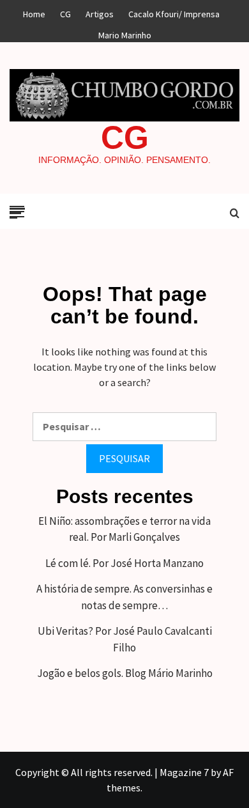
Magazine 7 (184, 772)
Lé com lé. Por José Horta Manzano (124, 563)
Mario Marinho (124, 33)
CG (125, 137)
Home (34, 12)
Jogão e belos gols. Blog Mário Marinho (125, 673)
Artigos (100, 12)
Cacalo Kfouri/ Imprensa (174, 12)
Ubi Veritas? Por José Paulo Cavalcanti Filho (125, 639)
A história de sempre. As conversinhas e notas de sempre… (124, 597)
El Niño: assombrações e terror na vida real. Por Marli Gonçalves (124, 529)
